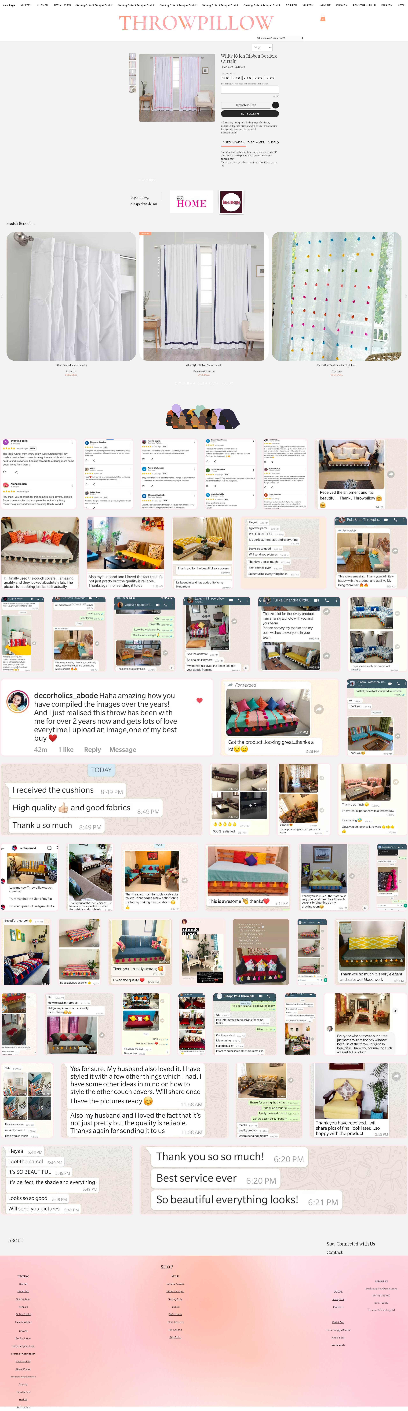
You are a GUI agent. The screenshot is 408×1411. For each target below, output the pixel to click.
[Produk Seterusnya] (406, 296)
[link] (233, 142)
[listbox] (262, 47)
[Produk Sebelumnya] (2, 296)
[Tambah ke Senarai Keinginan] (275, 105)
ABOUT (16, 1240)
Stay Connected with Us (351, 1244)
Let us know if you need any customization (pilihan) (245, 83)
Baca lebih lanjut (229, 132)
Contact (335, 1252)
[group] (204, 304)
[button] (323, 18)
